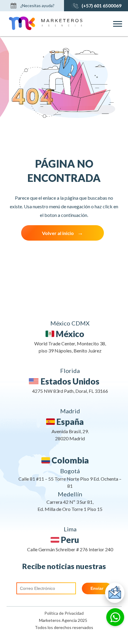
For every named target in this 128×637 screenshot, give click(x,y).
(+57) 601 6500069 (101, 5)
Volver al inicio (58, 233)
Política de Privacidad (64, 613)
